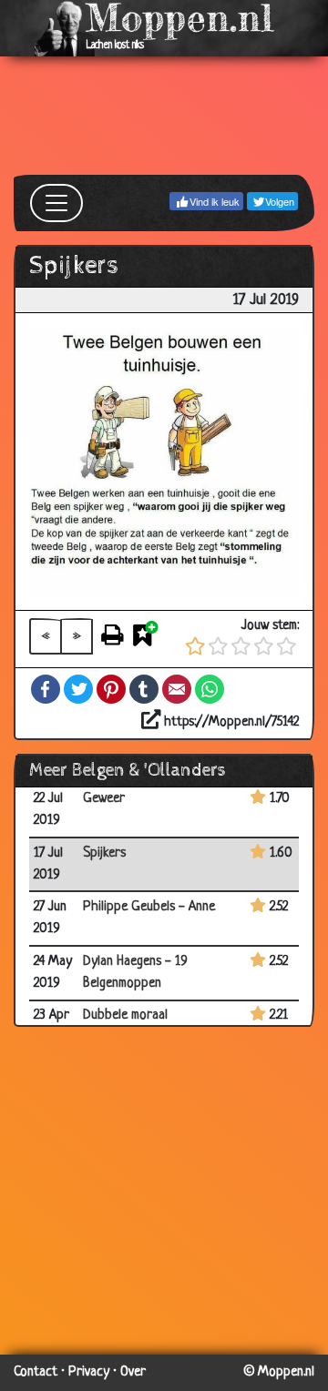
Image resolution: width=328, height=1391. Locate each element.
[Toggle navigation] (56, 203)
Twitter (78, 689)
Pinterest (111, 689)
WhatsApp (209, 689)
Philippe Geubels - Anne (149, 907)
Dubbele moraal (125, 1015)
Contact (35, 1372)
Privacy (88, 1372)
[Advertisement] (164, 115)
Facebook (45, 689)
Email (176, 689)
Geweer (104, 799)
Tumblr (144, 689)
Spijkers (104, 853)
